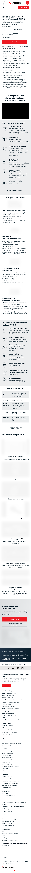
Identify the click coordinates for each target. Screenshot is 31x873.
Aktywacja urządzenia (8, 821)
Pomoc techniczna (7, 816)
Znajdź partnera (6, 745)
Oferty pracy (5, 809)
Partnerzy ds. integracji (8, 778)
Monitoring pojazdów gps (9, 693)
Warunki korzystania (7, 800)
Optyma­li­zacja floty (7, 697)
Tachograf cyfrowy (7, 711)
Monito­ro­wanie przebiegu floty (10, 708)
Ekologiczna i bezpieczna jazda (10, 702)
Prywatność (5, 793)
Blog (3, 831)
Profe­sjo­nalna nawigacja (8, 706)
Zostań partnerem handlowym (10, 781)
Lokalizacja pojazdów (8, 695)
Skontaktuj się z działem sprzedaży (12, 743)
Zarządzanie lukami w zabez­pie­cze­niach (13, 806)
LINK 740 (11, 34)
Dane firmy (5, 804)
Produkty (6, 664)
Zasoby (4, 835)
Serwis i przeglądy (7, 751)
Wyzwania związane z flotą (9, 840)
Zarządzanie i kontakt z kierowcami (12, 700)
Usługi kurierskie (6, 755)
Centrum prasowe (7, 811)
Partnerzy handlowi (7, 776)
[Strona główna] (2, 664)
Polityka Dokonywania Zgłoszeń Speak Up (14, 802)
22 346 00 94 (5, 846)
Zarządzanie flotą (7, 691)
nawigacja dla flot (14, 150)
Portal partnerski (6, 787)
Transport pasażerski (7, 757)
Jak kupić (4, 741)
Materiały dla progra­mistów (9, 785)
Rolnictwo (4, 771)
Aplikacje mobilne (7, 734)
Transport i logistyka (7, 753)
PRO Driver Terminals (15, 664)
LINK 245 (15, 33)
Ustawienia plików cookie (9, 795)
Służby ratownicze (7, 764)
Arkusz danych (6, 37)
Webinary (4, 838)
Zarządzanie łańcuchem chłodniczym (12, 720)
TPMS (3, 717)
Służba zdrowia (6, 762)
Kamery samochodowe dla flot (10, 732)
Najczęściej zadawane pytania (10, 819)
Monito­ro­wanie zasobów (8, 713)
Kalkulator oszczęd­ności (8, 825)
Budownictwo (6, 768)
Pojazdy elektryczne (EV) (9, 715)
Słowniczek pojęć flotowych (10, 833)
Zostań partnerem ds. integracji (10, 783)
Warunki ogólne (6, 797)
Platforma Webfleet (7, 725)
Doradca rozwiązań (7, 823)
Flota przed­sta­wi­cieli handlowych (11, 766)
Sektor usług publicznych (9, 760)
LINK (3, 727)
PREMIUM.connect (7, 704)
